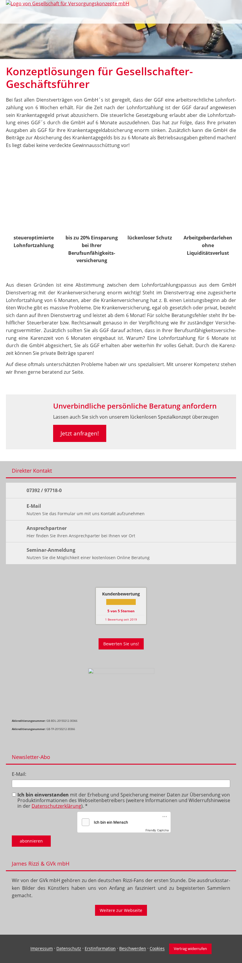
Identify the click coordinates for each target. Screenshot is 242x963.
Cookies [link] (157, 948)
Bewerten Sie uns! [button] (121, 644)
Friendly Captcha (157, 830)
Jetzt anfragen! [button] (79, 433)
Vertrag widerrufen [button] (190, 948)
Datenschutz (68, 948)
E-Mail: (19, 774)
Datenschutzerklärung (56, 806)
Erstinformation (100, 948)
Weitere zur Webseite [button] (121, 910)
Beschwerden (132, 948)
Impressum (41, 948)
